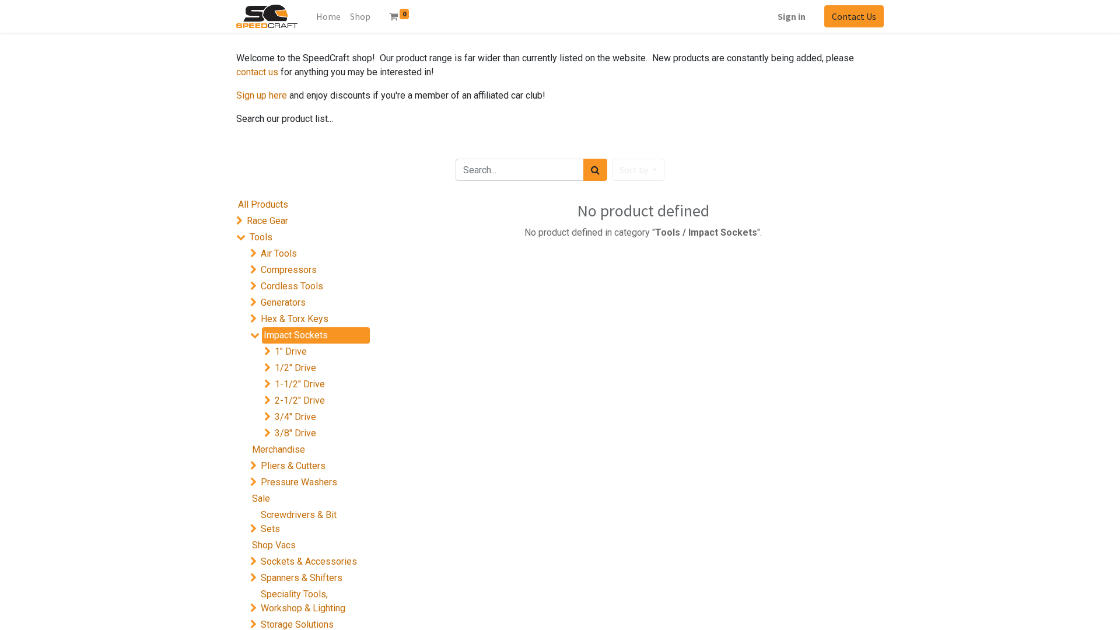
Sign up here (261, 95)
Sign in (792, 16)
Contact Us (854, 16)
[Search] (595, 170)
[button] (638, 170)
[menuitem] (360, 16)
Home (328, 16)
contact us (257, 72)
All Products (263, 204)
